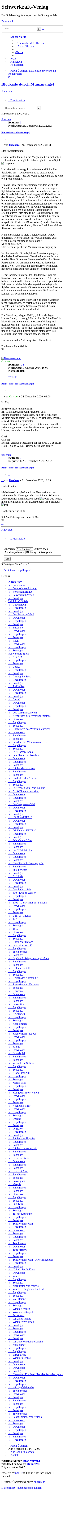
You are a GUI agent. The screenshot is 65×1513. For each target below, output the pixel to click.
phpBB (19, 1472)
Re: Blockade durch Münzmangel (17, 383)
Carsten (5, 361)
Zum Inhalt (7, 21)
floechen (6, 119)
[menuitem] (30, 43)
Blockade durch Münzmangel (27, 84)
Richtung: (32, 552)
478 (22, 364)
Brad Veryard (31, 1460)
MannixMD (33, 1463)
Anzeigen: (10, 548)
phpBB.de (39, 1481)
